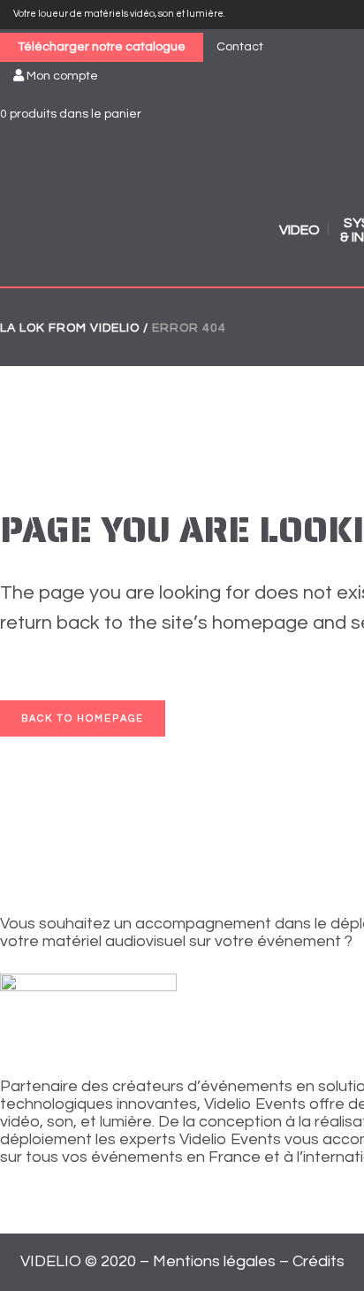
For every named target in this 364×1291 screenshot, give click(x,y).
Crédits (318, 1261)
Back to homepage (82, 718)
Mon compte (61, 76)
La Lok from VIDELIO (70, 328)
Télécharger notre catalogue (102, 47)
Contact (239, 47)
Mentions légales (214, 1261)
